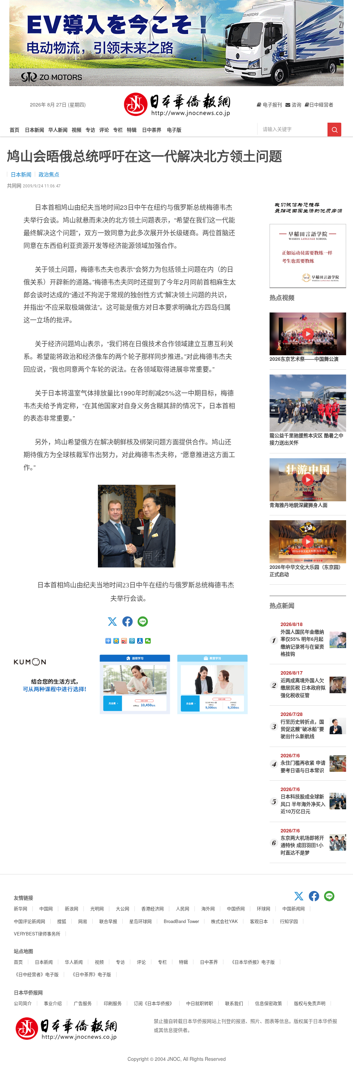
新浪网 (71, 908)
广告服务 (83, 1003)
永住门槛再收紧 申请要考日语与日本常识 (303, 766)
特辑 (132, 129)
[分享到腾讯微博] (132, 641)
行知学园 (289, 921)
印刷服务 (113, 1003)
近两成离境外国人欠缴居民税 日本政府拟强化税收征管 (303, 687)
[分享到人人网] (140, 641)
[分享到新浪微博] (124, 641)
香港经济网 (152, 908)
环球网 (263, 908)
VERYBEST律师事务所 (37, 933)
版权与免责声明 (309, 1003)
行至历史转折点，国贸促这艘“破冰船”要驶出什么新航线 (302, 729)
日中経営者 (321, 104)
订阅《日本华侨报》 (154, 1003)
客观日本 (259, 921)
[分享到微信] (148, 641)
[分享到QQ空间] (116, 641)
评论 (104, 129)
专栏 (118, 129)
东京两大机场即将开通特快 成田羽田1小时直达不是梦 (302, 845)
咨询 (295, 104)
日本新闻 (34, 129)
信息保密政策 (268, 1003)
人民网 (182, 908)
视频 (76, 129)
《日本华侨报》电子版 (252, 962)
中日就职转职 (199, 1003)
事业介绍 (53, 1003)
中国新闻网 (293, 908)
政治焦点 (49, 174)
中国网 (46, 908)
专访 (90, 129)
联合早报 (108, 921)
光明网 (97, 908)
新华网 (20, 908)
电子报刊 (271, 104)
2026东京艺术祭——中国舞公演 (304, 358)
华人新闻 (58, 129)
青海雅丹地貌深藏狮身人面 (298, 504)
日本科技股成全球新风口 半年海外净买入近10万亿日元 (303, 803)
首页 (14, 129)
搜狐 (61, 921)
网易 (82, 921)
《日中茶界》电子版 (91, 974)
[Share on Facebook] (130, 624)
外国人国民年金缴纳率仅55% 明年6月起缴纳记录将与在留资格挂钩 (302, 642)
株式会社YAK (224, 921)
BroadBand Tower (181, 921)
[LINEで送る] (145, 624)
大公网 (122, 908)
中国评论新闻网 (29, 921)
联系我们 (234, 1003)
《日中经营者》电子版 (36, 974)
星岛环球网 (140, 921)
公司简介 (23, 1003)
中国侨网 (236, 908)
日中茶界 (151, 129)
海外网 (208, 908)
